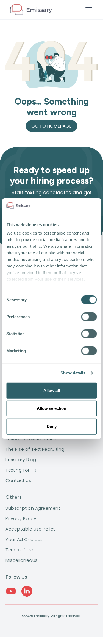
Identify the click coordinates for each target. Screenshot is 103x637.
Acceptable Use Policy (30, 529)
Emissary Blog (20, 460)
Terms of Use (20, 550)
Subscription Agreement (32, 508)
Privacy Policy (20, 519)
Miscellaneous (21, 560)
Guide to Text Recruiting (32, 439)
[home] (31, 9)
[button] (87, 9)
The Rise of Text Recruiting (35, 449)
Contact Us (18, 480)
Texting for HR (20, 470)
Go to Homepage (51, 126)
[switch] (89, 316)
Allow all (51, 390)
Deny (52, 426)
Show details (72, 373)
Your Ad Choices (24, 539)
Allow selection (51, 408)
